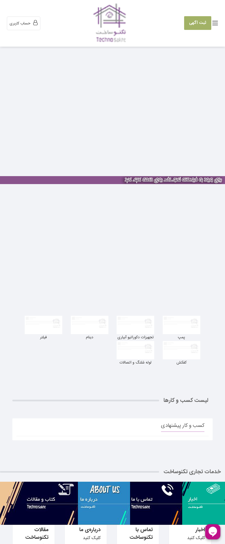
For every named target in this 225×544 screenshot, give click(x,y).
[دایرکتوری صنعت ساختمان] (111, 23)
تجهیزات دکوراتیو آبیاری (135, 337)
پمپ (181, 337)
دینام (89, 337)
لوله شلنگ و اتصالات (135, 362)
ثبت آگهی (197, 22)
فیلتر (43, 337)
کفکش (181, 362)
